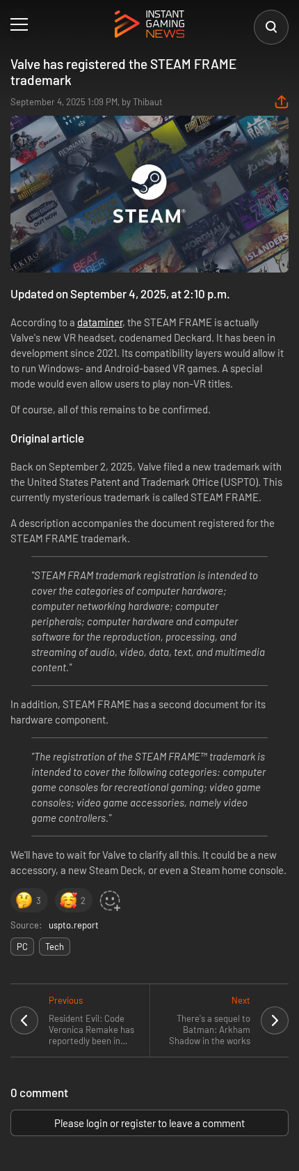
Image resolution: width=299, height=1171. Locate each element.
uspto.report (74, 925)
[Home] (149, 25)
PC (22, 946)
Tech (54, 946)
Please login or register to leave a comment (149, 1123)
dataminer (99, 322)
